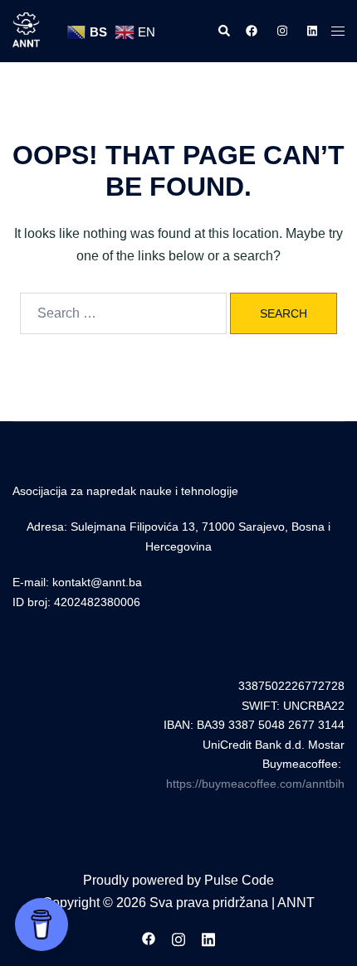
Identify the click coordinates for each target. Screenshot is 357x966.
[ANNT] (26, 30)
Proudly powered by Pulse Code (178, 880)
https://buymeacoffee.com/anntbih (255, 783)
